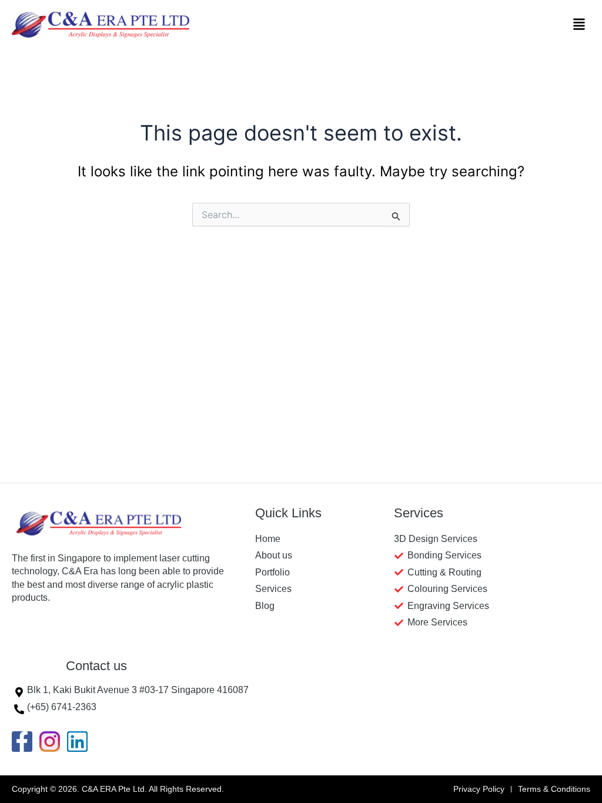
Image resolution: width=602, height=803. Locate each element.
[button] (579, 24)
